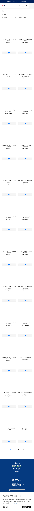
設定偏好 (5, 507)
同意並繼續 (26, 507)
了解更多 (14, 503)
